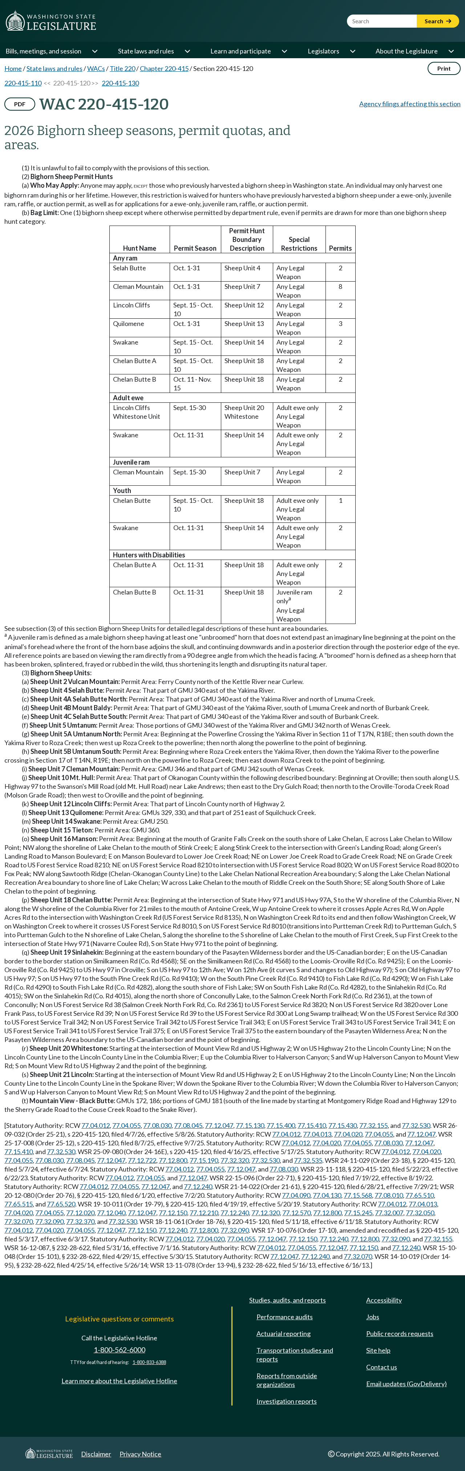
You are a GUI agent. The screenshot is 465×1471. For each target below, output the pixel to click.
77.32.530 (416, 1125)
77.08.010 (389, 1195)
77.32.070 (18, 1221)
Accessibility (384, 1300)
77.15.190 (204, 1160)
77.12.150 (173, 1213)
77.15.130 (250, 1125)
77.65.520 (61, 1204)
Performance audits (284, 1317)
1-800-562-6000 (119, 1349)
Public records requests (399, 1333)
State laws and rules (146, 51)
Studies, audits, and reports (287, 1300)
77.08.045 (188, 1125)
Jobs (372, 1317)
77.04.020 (348, 1134)
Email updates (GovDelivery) (406, 1384)
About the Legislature (407, 51)
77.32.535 (308, 1160)
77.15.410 (312, 1125)
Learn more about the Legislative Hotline (119, 1381)
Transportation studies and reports (294, 1354)
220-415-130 (120, 83)
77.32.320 (235, 1160)
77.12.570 (296, 1213)
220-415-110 (22, 83)
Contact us (381, 1367)
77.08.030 (157, 1125)
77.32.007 (389, 1213)
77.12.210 (204, 1213)
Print (444, 68)
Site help (378, 1350)
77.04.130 (327, 1195)
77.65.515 (18, 1204)
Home (13, 68)
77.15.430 (342, 1125)
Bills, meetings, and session (43, 51)
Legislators (323, 51)
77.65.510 (419, 1195)
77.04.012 (95, 1125)
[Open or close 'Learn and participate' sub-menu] (284, 51)
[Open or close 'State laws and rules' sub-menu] (187, 51)
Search (434, 20)
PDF (19, 103)
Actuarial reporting (283, 1333)
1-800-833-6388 (149, 1362)
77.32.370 (80, 1221)
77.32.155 (373, 1125)
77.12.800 (173, 1160)
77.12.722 (142, 1160)
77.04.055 (126, 1125)
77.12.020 (80, 1213)
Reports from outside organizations (286, 1380)
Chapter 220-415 (164, 68)
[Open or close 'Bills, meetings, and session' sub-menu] (94, 51)
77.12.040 (111, 1213)
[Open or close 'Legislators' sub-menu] (352, 51)
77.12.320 (265, 1213)
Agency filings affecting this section (410, 104)
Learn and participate (240, 51)
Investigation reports (286, 1401)
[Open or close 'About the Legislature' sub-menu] (451, 51)
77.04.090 (296, 1195)
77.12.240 (198, 1186)
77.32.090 (49, 1221)
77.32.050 (420, 1213)
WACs (96, 68)
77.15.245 (358, 1213)
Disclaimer (96, 1454)
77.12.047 (219, 1125)
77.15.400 (281, 1125)
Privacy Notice (140, 1454)
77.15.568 (358, 1195)
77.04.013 (317, 1134)
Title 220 (122, 68)
